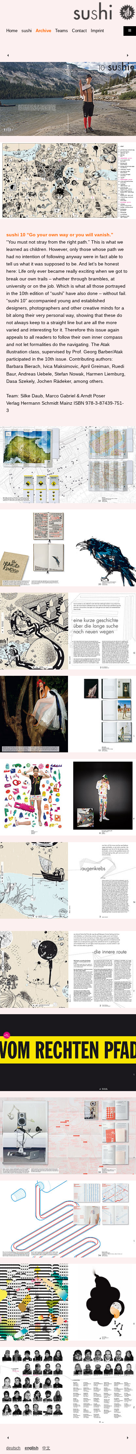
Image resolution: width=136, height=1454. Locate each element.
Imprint (97, 31)
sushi (26, 31)
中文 (46, 1448)
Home (11, 31)
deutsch (13, 1448)
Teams (61, 31)
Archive (43, 31)
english (31, 1448)
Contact (79, 31)
